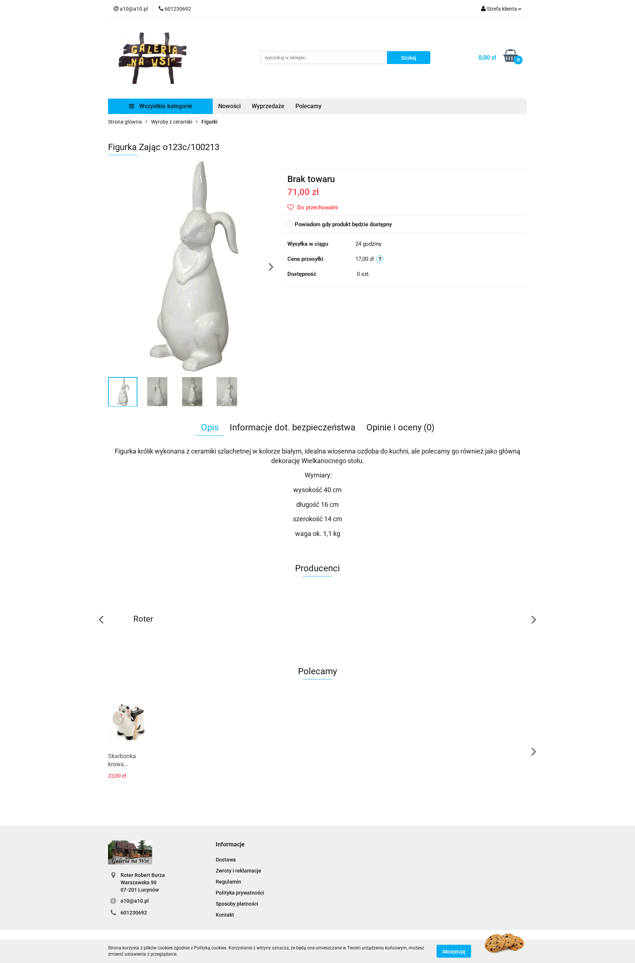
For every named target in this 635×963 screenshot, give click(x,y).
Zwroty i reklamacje (238, 871)
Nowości (229, 106)
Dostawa (226, 860)
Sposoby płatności (237, 904)
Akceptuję (454, 951)
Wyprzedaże (268, 106)
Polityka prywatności (240, 893)
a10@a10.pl (135, 901)
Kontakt (225, 915)
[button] (230, 844)
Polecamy (308, 106)
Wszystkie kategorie (165, 106)
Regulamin (228, 882)
